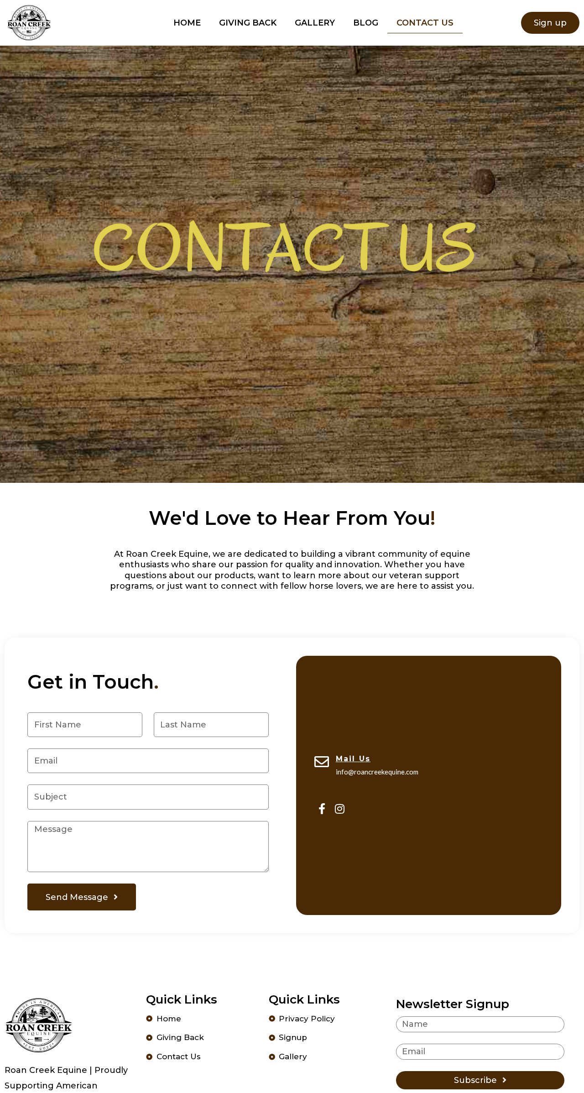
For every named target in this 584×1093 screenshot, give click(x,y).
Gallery (315, 23)
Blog (365, 23)
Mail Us (353, 758)
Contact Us (425, 23)
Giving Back (247, 23)
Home (187, 23)
